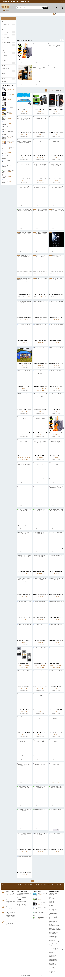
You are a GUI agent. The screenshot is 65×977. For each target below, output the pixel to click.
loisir (3, 50)
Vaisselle (4, 81)
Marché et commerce (6, 52)
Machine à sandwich (53, 917)
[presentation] (61, 40)
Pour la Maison (5, 63)
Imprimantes (51, 940)
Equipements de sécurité (54, 929)
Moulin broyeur (52, 921)
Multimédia (4, 58)
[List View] (49, 90)
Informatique (4, 45)
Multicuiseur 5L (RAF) (40, 59)
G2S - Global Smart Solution (30, 975)
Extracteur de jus (52, 909)
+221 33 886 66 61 (59, 15)
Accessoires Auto (5, 24)
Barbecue (51, 902)
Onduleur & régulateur (53, 941)
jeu (2, 47)
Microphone (4, 55)
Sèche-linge (51, 957)
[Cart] (62, 8)
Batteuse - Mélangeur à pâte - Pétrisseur (55, 904)
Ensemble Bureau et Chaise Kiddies (55, 59)
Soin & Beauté (5, 76)
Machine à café (52, 914)
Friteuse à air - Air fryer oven (55, 912)
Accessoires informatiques (54, 939)
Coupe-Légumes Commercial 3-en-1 (25, 59)
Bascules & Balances (53, 928)
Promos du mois (5, 68)
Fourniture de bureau (6, 42)
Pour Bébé (4, 60)
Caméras (4, 26)
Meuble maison (52, 956)
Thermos (50, 922)
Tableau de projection (53, 936)
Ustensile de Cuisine (53, 959)
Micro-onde (51, 918)
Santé (3, 73)
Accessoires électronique (54, 925)
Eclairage (4, 29)
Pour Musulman (5, 65)
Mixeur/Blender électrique (54, 920)
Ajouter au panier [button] (24, 113)
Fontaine (50, 910)
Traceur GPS (51, 894)
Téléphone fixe (52, 971)
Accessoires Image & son (54, 926)
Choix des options (24, 321)
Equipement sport (5, 39)
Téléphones (4, 78)
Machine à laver (52, 916)
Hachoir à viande (52, 913)
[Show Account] (56, 8)
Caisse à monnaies (52, 948)
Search (45, 7)
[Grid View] (46, 90)
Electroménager (5, 32)
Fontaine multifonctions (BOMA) (24, 81)
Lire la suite (56, 829)
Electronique (4, 34)
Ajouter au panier (25, 62)
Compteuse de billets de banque (55, 949)
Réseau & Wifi (5, 70)
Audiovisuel (4, 21)
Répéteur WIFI (52, 964)
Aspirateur (51, 901)
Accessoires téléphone (53, 970)
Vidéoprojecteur (52, 943)
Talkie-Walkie (51, 930)
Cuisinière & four (52, 908)
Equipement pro (5, 37)
